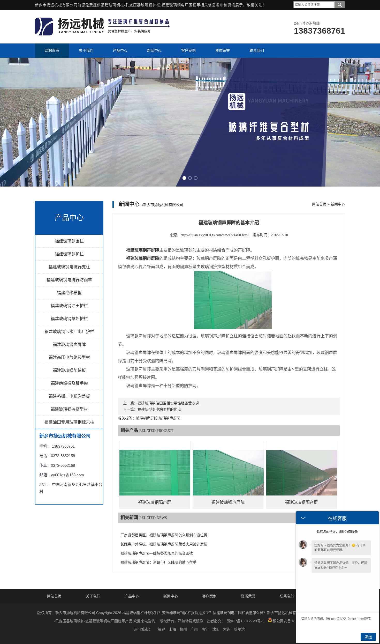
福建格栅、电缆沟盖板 (69, 396)
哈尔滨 (239, 629)
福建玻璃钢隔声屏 (154, 502)
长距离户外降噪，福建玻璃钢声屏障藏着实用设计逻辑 (163, 544)
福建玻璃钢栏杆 (114, 5)
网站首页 (319, 204)
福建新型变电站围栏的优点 (159, 409)
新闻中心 (338, 204)
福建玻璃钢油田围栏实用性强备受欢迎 (168, 403)
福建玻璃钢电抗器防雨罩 (69, 280)
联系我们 (287, 596)
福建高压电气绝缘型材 (69, 357)
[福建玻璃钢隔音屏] (301, 476)
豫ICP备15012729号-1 (245, 621)
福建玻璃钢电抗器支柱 (69, 267)
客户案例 (209, 596)
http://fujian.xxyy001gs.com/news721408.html (214, 235)
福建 (161, 629)
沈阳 (215, 629)
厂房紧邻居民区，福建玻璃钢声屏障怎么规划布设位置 (163, 535)
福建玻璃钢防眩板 (69, 370)
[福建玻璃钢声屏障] (228, 476)
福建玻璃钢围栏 (69, 241)
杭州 (183, 629)
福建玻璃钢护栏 (69, 254)
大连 (226, 629)
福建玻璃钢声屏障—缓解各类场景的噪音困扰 (156, 553)
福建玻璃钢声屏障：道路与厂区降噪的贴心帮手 (158, 562)
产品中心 (132, 596)
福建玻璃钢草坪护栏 (69, 318)
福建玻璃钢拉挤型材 (69, 409)
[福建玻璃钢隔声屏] (154, 476)
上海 (172, 629)
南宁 (205, 629)
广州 (194, 629)
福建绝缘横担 (69, 293)
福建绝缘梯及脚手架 (69, 383)
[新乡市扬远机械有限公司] (103, 34)
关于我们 (93, 596)
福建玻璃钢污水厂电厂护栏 (69, 331)
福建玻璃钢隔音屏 (301, 502)
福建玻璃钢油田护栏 (69, 306)
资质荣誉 (248, 596)
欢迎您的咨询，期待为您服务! (337, 532)
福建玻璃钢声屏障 (69, 344)
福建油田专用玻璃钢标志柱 (69, 422)
